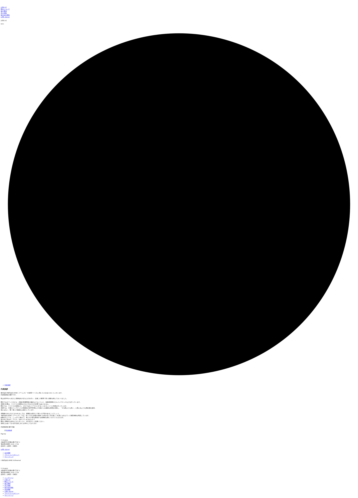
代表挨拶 (7, 385)
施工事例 (7, 483)
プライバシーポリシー (11, 455)
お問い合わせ (5, 449)
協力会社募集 (8, 487)
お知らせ (7, 480)
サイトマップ (8, 457)
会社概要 (7, 453)
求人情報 (7, 485)
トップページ (8, 478)
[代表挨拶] (8, 430)
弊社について (8, 482)
